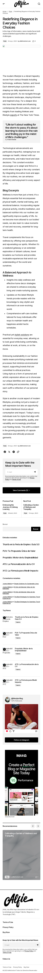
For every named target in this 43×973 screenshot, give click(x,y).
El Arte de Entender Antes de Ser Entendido (19, 587)
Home (5, 11)
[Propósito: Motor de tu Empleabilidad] (8, 653)
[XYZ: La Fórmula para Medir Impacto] (8, 684)
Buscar (5, 524)
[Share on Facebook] (5, 452)
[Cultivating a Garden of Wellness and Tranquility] (31, 507)
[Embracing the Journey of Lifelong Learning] (12, 507)
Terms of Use (16, 479)
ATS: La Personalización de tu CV (19, 564)
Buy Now (6, 932)
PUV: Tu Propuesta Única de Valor (19, 551)
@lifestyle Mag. (17, 698)
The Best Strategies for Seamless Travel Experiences (21, 597)
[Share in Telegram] (13, 452)
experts (13, 115)
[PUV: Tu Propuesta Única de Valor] (8, 637)
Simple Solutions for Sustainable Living (26, 583)
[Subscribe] (35, 472)
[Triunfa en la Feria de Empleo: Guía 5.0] (8, 621)
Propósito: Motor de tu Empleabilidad (20, 557)
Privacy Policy (8, 927)
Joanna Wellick (7, 583)
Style (10, 11)
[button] (3, 4)
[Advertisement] (21, 783)
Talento (18, 622)
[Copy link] (18, 452)
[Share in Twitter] (9, 452)
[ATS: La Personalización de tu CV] (8, 668)
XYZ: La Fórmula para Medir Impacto (20, 570)
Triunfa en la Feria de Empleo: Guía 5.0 (21, 544)
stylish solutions (22, 335)
